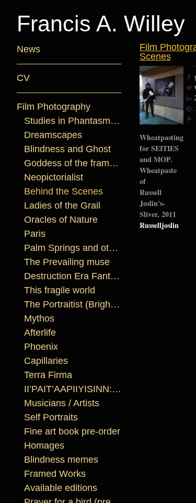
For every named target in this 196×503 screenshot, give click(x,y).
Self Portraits (53, 417)
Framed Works (53, 474)
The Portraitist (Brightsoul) (73, 305)
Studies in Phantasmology (73, 121)
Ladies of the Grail (63, 206)
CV (23, 78)
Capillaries (47, 361)
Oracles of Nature (62, 220)
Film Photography (54, 107)
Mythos (39, 319)
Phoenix (40, 347)
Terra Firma (48, 375)
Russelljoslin (159, 215)
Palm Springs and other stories (73, 248)
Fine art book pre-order (72, 432)
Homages (42, 446)
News (27, 49)
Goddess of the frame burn (73, 163)
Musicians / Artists (62, 403)
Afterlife (43, 333)
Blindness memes (57, 460)
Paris (34, 234)
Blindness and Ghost (66, 149)
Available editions (61, 488)
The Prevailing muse (65, 262)
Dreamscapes (49, 135)
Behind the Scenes (61, 192)
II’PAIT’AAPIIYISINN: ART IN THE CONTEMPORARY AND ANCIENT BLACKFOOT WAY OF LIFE (73, 389)
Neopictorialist (57, 178)
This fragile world (61, 290)
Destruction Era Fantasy (73, 276)
